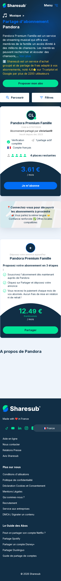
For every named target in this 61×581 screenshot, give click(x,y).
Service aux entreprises (16, 508)
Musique (15, 15)
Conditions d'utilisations (16, 474)
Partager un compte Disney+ (19, 544)
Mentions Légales (12, 491)
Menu (48, 5)
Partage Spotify (11, 538)
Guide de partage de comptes (20, 555)
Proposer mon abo (30, 83)
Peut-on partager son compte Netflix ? (24, 532)
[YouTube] (13, 428)
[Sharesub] (14, 5)
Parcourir (17, 97)
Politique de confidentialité (18, 480)
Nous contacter (11, 444)
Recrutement (10, 503)
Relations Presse (12, 450)
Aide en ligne (10, 438)
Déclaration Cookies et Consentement (24, 485)
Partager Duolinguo (13, 550)
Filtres (49, 97)
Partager (31, 330)
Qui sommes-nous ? (14, 497)
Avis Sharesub (10, 455)
